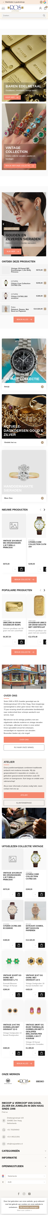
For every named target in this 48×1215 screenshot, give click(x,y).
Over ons (24, 740)
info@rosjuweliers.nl (15, 1144)
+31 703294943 (13, 1130)
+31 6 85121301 (13, 1137)
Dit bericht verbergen (29, 1207)
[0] (45, 8)
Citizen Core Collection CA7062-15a (32, 876)
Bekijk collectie (22, 579)
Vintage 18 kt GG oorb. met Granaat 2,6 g (34, 977)
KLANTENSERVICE (24, 803)
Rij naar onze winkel (24, 747)
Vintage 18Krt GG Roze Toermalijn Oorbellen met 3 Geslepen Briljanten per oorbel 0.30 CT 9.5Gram (35, 1031)
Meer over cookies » (24, 1210)
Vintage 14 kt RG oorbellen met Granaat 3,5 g (11, 1027)
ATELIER (24, 795)
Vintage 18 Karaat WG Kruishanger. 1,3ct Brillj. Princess (12, 544)
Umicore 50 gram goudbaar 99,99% (12, 623)
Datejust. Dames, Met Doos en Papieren (34, 928)
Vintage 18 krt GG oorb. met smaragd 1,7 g (12, 977)
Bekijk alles (22, 319)
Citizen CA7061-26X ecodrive (12, 927)
